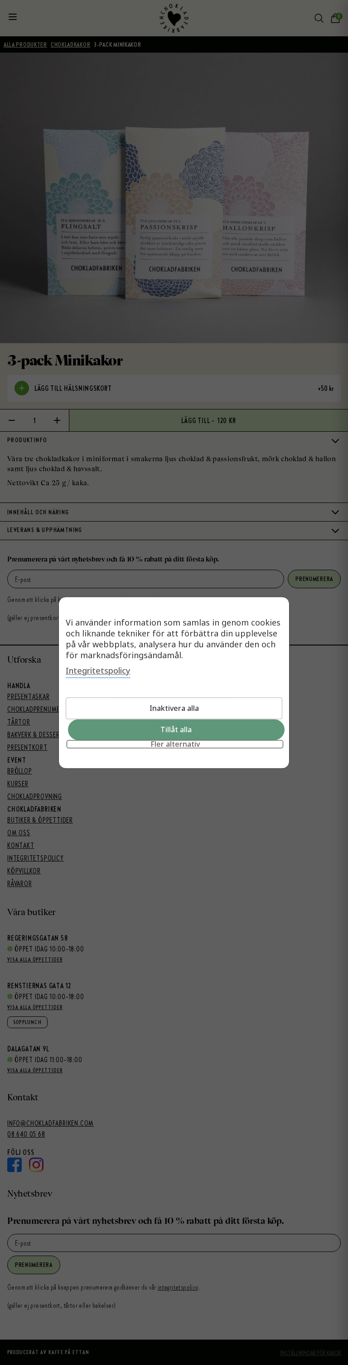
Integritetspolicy (98, 670)
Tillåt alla (176, 729)
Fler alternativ (175, 744)
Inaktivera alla (174, 708)
